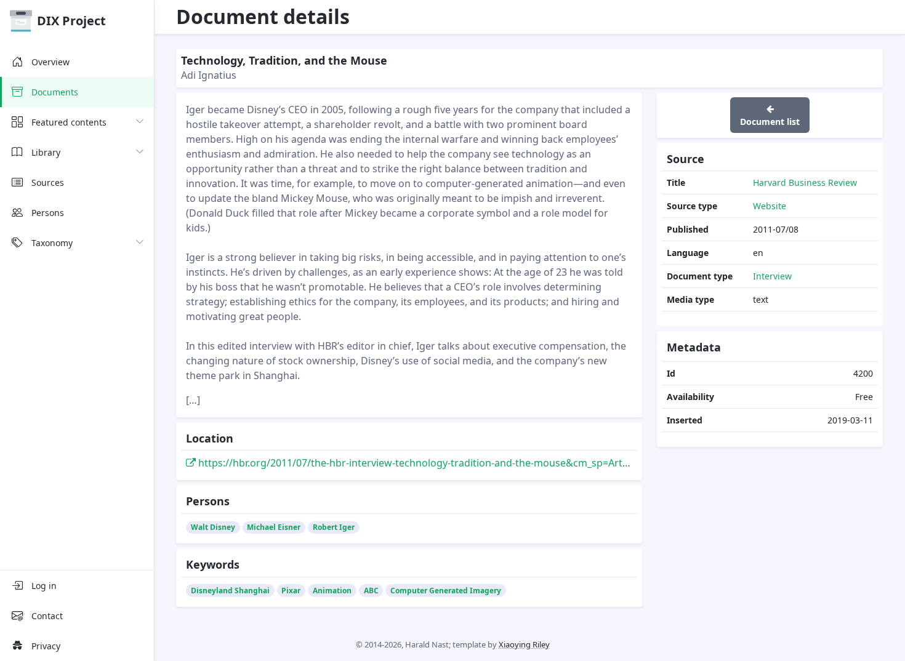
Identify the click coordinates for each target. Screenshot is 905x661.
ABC (371, 590)
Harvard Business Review (805, 182)
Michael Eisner (273, 527)
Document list (770, 121)
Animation (332, 590)
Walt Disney (213, 527)
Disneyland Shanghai (230, 590)
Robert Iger (334, 527)
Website (769, 206)
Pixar (290, 590)
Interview (772, 276)
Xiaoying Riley (524, 644)
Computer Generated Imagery (445, 590)
